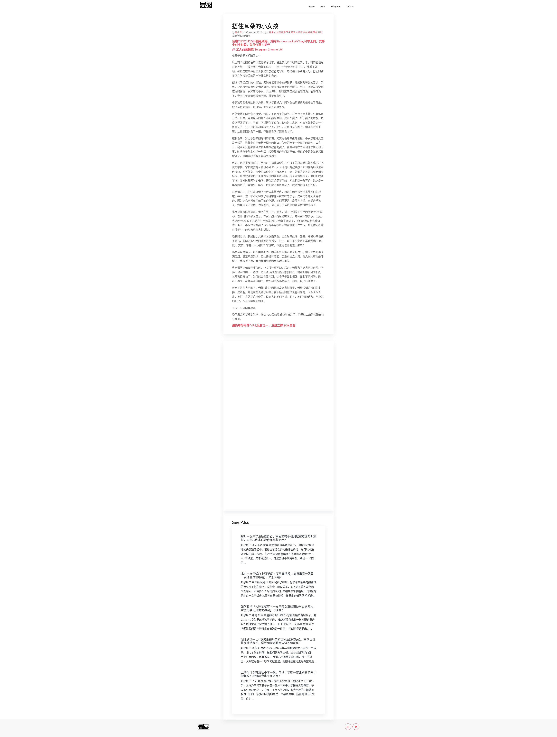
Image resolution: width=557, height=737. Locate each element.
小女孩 (277, 32)
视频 (310, 32)
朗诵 (283, 32)
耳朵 (288, 32)
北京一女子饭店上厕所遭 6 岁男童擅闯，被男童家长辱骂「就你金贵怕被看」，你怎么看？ (277, 575)
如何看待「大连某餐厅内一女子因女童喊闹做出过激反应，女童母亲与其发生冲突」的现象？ (278, 608)
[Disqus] (278, 389)
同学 (315, 32)
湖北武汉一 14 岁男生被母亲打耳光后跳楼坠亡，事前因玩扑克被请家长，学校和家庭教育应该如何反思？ (278, 641)
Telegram (335, 6)
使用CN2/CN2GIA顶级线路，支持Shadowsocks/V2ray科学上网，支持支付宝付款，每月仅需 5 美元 (278, 43)
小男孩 (299, 32)
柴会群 (238, 32)
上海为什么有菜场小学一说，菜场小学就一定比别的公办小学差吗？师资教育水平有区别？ (278, 674)
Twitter (350, 6)
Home (311, 6)
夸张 (320, 32)
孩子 (271, 32)
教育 (293, 32)
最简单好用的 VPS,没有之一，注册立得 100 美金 (263, 325)
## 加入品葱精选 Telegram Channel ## (257, 49)
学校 (305, 32)
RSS (322, 6)
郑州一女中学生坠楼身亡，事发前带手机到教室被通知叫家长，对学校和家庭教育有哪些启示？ (278, 538)
